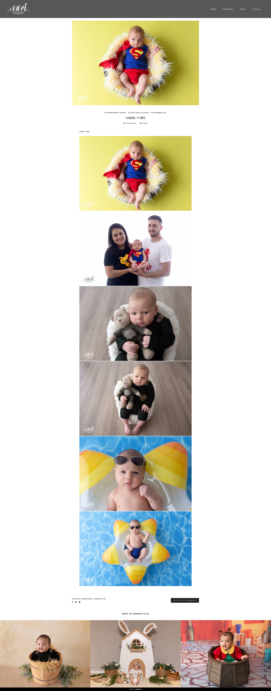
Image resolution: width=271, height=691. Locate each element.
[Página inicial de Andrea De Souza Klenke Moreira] (21, 9)
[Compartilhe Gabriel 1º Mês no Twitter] (76, 602)
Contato (256, 9)
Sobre (243, 9)
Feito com (135, 689)
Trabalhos (228, 9)
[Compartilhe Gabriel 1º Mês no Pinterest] (79, 602)
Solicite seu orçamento (185, 600)
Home (214, 9)
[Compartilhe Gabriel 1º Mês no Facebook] (72, 602)
